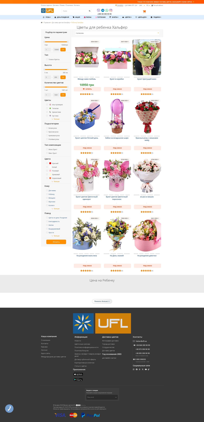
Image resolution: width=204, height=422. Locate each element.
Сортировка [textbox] (80, 33)
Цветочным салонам (82, 344)
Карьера (44, 347)
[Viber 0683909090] (98, 11)
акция (77, 17)
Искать (56, 242)
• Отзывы (61, 5)
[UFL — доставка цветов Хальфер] (47, 10)
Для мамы (52, 191)
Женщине (52, 198)
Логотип (44, 350)
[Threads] (140, 369)
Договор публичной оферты (85, 359)
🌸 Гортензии (100, 17)
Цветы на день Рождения (58, 218)
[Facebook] (137, 369)
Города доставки (108, 344)
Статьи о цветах (81, 366)
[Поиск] (89, 10)
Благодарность (54, 221)
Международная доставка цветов (53, 357)
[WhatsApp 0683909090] (107, 11)
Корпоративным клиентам (84, 363)
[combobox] (117, 33)
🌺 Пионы (87, 17)
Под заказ (117, 89)
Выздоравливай (54, 229)
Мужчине (52, 202)
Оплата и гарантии (46, 5)
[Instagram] (110, 11)
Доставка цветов (108, 350)
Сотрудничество (108, 347)
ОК (63, 50)
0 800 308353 (140, 359)
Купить (88, 89)
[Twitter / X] (143, 369)
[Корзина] (145, 12)
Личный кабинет (158, 5)
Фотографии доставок (110, 341)
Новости (78, 341)
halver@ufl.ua (141, 341)
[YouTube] (146, 369)
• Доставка (55, 5)
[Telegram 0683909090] (103, 11)
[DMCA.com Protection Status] (81, 405)
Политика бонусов (81, 350)
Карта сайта (45, 353)
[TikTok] (149, 369)
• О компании (69, 5)
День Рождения (63, 17)
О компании (45, 340)
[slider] (44, 42)
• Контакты (76, 5)
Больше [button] (57, 119)
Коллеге (52, 205)
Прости (51, 233)
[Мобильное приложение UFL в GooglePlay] (78, 379)
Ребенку (52, 194)
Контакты (44, 343)
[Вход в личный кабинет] (152, 5)
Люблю (51, 225)
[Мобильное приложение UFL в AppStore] (79, 374)
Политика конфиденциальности (86, 347)
